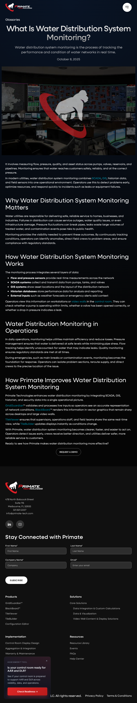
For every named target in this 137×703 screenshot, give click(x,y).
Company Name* (14, 559)
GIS (104, 178)
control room (103, 301)
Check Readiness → (27, 691)
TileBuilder (27, 423)
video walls (79, 301)
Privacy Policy (94, 695)
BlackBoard (42, 409)
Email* (74, 559)
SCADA (96, 178)
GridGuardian (14, 405)
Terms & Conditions (119, 695)
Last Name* (77, 545)
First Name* (11, 545)
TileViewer (12, 419)
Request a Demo (68, 451)
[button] (127, 7)
